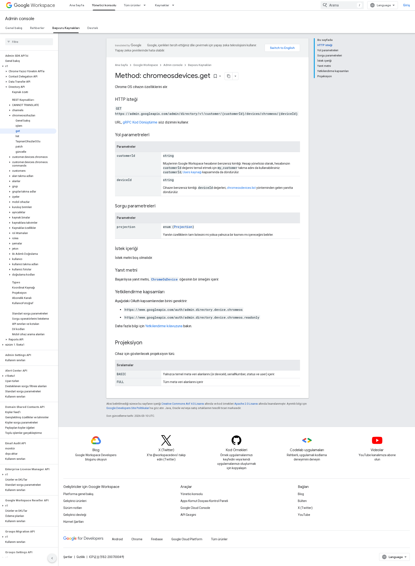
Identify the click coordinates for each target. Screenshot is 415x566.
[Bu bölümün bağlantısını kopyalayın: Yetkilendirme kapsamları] (168, 292)
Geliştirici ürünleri (74, 501)
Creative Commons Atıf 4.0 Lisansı (182, 403)
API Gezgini (188, 514)
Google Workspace (145, 65)
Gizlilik (81, 557)
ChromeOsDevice (164, 279)
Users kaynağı (192, 172)
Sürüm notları (72, 508)
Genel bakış (13, 28)
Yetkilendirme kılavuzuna (163, 326)
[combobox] (342, 5)
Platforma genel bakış (78, 494)
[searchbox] (29, 41)
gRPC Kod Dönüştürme (140, 122)
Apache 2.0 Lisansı (246, 403)
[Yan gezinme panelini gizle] (52, 558)
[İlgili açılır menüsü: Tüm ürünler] (146, 5)
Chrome (136, 539)
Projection (183, 227)
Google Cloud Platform (186, 539)
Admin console (19, 18)
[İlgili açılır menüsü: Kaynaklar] (174, 5)
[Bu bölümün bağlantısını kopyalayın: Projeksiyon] (146, 343)
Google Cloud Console (195, 508)
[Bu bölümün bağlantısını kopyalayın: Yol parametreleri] (153, 135)
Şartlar (67, 557)
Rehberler (37, 28)
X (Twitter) (305, 508)
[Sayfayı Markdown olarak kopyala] (229, 76)
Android (117, 539)
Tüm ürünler (132, 5)
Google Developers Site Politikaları (127, 408)
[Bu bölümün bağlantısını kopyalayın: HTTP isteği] (141, 99)
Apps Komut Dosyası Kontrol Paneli (204, 501)
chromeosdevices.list (241, 187)
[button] (28, 66)
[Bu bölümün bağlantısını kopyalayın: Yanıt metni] (141, 270)
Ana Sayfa (76, 5)
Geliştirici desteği (74, 514)
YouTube (304, 514)
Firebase (157, 539)
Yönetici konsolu (104, 5)
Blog (301, 494)
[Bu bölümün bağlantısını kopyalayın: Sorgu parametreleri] (159, 206)
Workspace (43, 5)
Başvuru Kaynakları (66, 28)
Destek (92, 28)
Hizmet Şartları (73, 521)
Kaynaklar (162, 5)
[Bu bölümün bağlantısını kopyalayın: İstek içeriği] (142, 249)
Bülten (302, 501)
